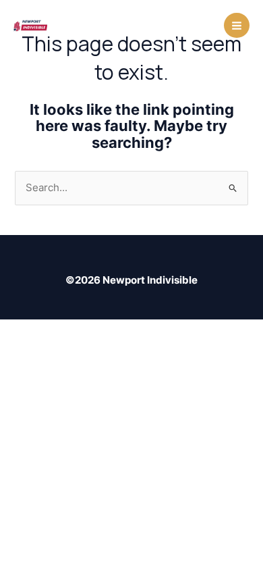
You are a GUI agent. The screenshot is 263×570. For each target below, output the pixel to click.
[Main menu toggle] (237, 25)
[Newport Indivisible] (30, 25)
